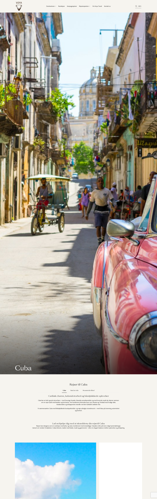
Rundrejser (61, 6)
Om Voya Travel (97, 6)
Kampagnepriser (72, 6)
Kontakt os (107, 6)
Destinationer (50, 6)
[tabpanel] (78, 403)
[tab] (64, 390)
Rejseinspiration (84, 6)
